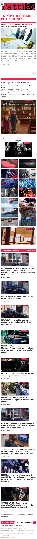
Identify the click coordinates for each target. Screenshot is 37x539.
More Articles (31, 250)
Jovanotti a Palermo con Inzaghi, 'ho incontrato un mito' (16, 89)
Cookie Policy (18, 525)
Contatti (11, 525)
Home (2, 525)
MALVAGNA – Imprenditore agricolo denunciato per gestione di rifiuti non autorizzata (16, 322)
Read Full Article (6, 64)
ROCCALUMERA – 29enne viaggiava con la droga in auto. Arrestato (17, 297)
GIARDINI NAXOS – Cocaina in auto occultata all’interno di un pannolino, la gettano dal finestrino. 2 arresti (17, 504)
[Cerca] (34, 73)
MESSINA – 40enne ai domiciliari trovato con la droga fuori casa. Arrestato (17, 374)
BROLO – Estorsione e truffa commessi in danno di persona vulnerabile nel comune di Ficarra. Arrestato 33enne (17, 425)
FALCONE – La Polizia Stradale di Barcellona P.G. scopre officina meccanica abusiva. (18, 399)
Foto (6, 525)
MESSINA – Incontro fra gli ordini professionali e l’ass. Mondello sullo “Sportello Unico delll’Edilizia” (17, 25)
